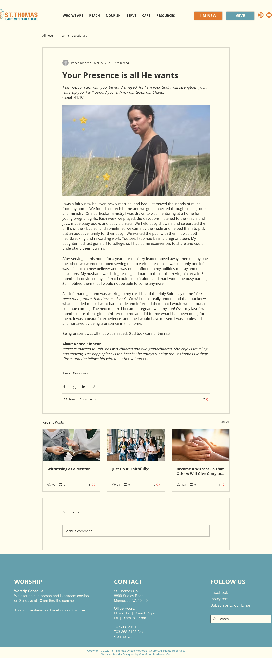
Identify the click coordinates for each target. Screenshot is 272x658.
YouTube (78, 610)
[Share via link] (93, 387)
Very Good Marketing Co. (155, 654)
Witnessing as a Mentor (68, 468)
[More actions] (207, 62)
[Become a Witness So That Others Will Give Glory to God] (200, 445)
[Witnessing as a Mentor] (71, 445)
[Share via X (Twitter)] (74, 387)
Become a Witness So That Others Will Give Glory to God (200, 471)
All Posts (48, 35)
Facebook (58, 610)
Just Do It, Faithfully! (130, 468)
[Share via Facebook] (64, 387)
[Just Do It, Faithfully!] (136, 445)
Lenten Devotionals (74, 35)
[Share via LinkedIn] (84, 387)
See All (225, 422)
